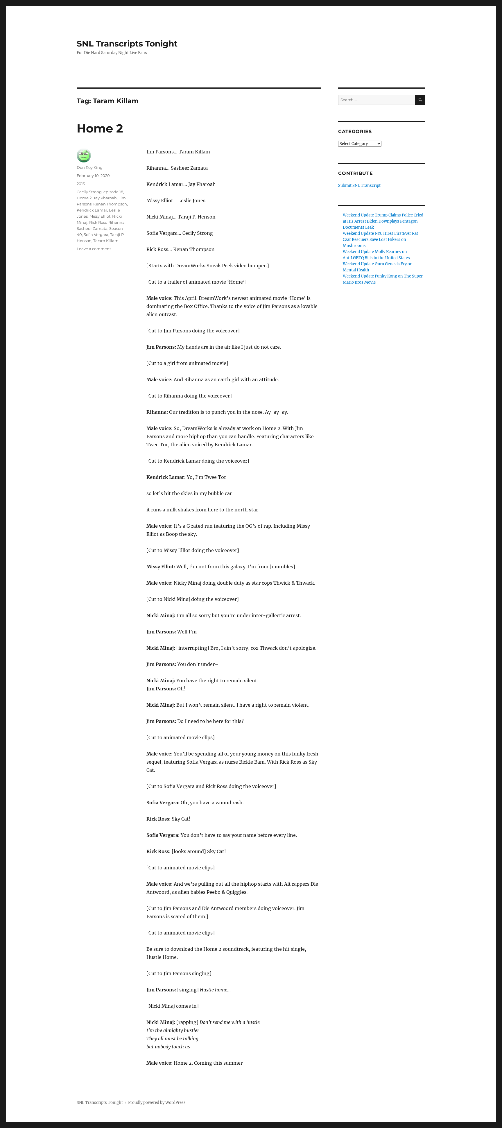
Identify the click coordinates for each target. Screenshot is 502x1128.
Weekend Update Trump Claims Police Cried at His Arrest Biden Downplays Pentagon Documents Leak (383, 221)
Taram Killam (106, 240)
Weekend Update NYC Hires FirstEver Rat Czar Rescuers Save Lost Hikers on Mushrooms (380, 239)
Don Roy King (90, 167)
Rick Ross (98, 222)
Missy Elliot (99, 216)
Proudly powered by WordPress (157, 1102)
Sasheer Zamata (92, 228)
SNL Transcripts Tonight (127, 44)
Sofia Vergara (96, 234)
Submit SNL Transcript (359, 185)
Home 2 (100, 128)
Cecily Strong (89, 191)
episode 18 (113, 191)
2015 (81, 183)
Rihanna (116, 222)
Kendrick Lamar (92, 210)
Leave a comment (94, 248)
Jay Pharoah (105, 198)
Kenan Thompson (110, 204)
